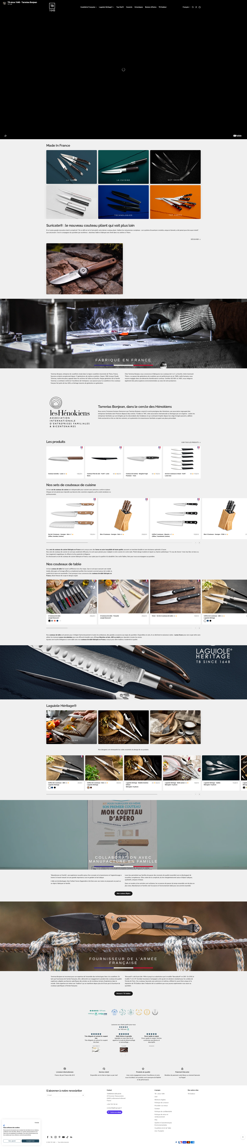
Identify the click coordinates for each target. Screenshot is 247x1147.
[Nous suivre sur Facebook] (47, 1137)
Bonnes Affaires (150, 7)
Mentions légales (160, 1100)
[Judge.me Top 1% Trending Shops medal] (147, 1012)
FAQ (156, 1120)
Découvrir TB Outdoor (123, 993)
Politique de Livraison (162, 1103)
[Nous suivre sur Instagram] (55, 1137)
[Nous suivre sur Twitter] (51, 1137)
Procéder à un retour (161, 1106)
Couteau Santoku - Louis (55, 473)
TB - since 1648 (159, 1094)
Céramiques (138, 7)
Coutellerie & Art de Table (163, 1128)
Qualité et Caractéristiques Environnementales (163, 1124)
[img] (123, 1027)
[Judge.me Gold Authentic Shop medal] (139, 1012)
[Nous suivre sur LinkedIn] (71, 1137)
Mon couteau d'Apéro (123, 893)
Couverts (129, 7)
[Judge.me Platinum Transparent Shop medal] (123, 1012)
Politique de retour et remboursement (161, 1116)
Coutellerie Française (87, 7)
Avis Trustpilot (159, 1131)
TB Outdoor (163, 7)
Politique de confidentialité (163, 1111)
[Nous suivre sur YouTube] (63, 1137)
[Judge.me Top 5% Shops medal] (155, 1012)
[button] (122, 1055)
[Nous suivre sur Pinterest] (59, 1137)
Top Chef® (120, 7)
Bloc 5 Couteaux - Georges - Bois (110, 534)
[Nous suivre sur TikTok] (67, 1137)
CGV (156, 1097)
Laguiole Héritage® (106, 7)
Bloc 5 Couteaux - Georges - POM (214, 534)
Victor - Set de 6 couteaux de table (162, 616)
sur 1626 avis (122, 1029)
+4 (60, 620)
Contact (157, 1108)
